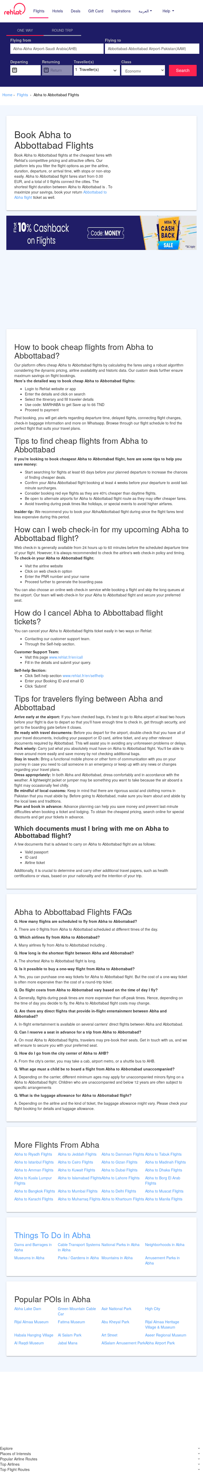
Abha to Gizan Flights (119, 1162)
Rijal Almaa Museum (31, 1321)
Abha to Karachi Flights (33, 1198)
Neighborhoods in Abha (164, 1244)
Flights (38, 10)
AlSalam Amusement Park (123, 1342)
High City (152, 1308)
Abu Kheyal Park (115, 1321)
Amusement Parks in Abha (162, 1260)
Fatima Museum (71, 1321)
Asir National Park (116, 1308)
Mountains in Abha (117, 1257)
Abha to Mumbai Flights (78, 1191)
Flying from (20, 40)
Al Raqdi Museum (29, 1342)
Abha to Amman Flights (33, 1169)
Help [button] (167, 10)
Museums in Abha (29, 1257)
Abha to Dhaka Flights (163, 1169)
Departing (19, 61)
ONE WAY (25, 30)
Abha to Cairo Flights (75, 1162)
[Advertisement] (101, 292)
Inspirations (121, 10)
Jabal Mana (67, 1342)
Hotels (57, 10)
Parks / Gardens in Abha (78, 1257)
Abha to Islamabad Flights (80, 1177)
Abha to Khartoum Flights (123, 1198)
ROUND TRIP (62, 30)
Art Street (109, 1335)
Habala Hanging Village (33, 1335)
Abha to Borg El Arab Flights (162, 1180)
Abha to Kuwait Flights (76, 1169)
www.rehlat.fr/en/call (66, 657)
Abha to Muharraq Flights (79, 1198)
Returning (51, 61)
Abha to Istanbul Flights (34, 1162)
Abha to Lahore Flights (121, 1177)
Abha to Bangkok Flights (34, 1191)
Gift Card (95, 10)
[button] (145, 10)
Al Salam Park (69, 1335)
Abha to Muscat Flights (164, 1191)
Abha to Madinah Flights (165, 1162)
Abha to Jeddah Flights (77, 1154)
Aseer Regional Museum (165, 1335)
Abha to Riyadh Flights (33, 1154)
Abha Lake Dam (27, 1308)
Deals (75, 10)
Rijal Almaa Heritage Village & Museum (162, 1324)
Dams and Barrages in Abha (33, 1247)
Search (183, 70)
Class (126, 61)
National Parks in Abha (121, 1244)
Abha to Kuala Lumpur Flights (33, 1180)
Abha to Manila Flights (163, 1198)
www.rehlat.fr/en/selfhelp (83, 675)
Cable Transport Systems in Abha (79, 1247)
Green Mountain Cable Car (77, 1311)
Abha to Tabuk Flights (163, 1154)
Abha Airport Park (160, 1342)
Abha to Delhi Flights (119, 1191)
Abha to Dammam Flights (123, 1154)
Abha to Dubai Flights (119, 1169)
